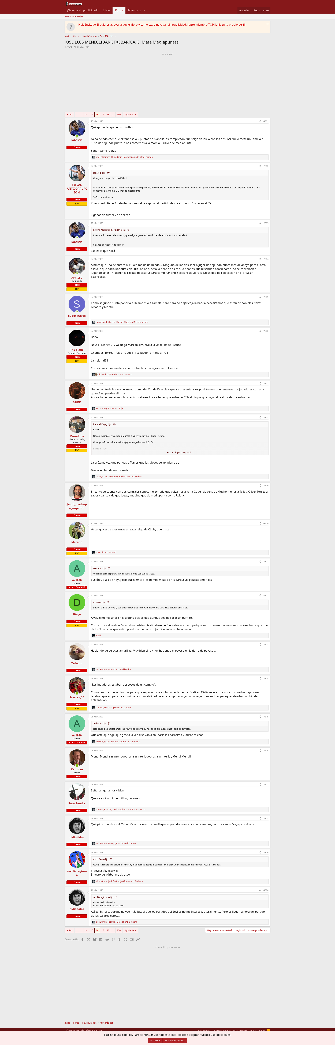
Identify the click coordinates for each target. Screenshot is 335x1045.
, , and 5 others (119, 476)
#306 (266, 330)
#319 (266, 852)
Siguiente (129, 114)
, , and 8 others (119, 881)
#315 (266, 716)
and (109, 408)
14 (86, 114)
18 (108, 114)
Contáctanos (203, 1030)
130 (119, 114)
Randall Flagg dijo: (102, 424)
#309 (266, 485)
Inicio (106, 10)
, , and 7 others (116, 843)
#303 (266, 223)
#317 (266, 784)
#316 (266, 750)
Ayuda (253, 1030)
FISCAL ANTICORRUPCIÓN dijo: (109, 229)
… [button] (81, 114)
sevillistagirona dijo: (103, 897)
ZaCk (69, 47)
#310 (266, 523)
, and (115, 374)
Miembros (135, 10)
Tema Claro (74, 1030)
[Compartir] (260, 121)
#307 (266, 383)
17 (102, 114)
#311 (266, 561)
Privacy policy (240, 1030)
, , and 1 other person (124, 157)
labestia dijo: (99, 172)
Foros (119, 10)
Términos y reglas (222, 1030)
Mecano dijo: (99, 568)
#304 (266, 259)
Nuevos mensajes (74, 16)
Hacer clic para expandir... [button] (180, 452)
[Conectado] (77, 136)
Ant (70, 114)
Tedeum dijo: (99, 723)
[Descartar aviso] (267, 24)
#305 (266, 297)
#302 (266, 166)
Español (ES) (95, 1030)
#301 (266, 121)
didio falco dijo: (101, 859)
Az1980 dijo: (99, 602)
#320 (266, 890)
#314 (266, 678)
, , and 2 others (118, 741)
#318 (266, 818)
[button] (144, 10)
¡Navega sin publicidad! (82, 10)
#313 (266, 644)
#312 (266, 595)
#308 (266, 417)
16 (97, 114)
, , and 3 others (116, 921)
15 (92, 114)
